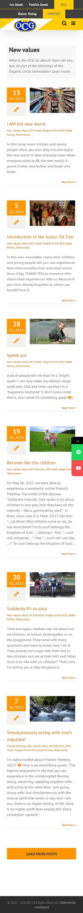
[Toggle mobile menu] (73, 23)
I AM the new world (26, 124)
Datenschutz (68, 903)
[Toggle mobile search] (64, 23)
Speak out (17, 355)
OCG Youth (35, 130)
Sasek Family (66, 469)
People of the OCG (53, 130)
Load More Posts (41, 854)
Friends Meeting (16, 746)
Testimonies (23, 134)
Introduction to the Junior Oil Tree (40, 237)
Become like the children (31, 463)
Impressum (42, 907)
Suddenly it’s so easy (27, 609)
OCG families (36, 469)
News (25, 130)
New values (14, 130)
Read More (68, 182)
